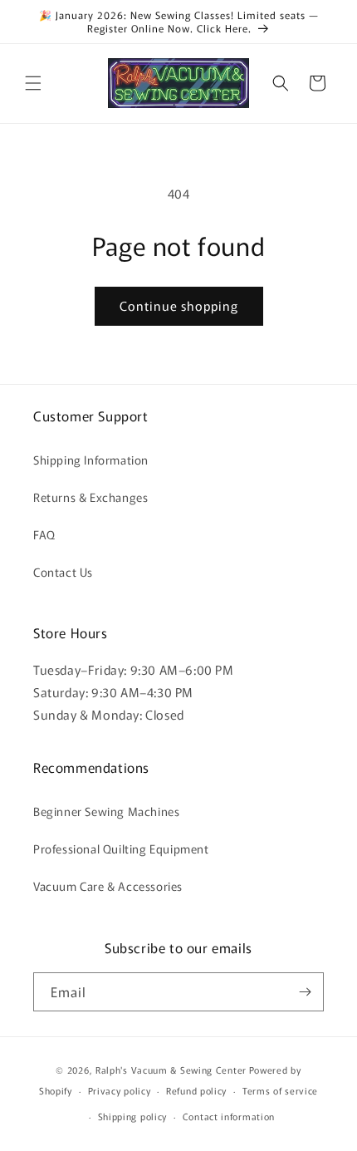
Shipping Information (91, 459)
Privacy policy (119, 1090)
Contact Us (63, 571)
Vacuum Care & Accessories (108, 886)
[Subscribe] (304, 991)
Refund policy (196, 1090)
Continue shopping (179, 305)
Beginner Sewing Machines (106, 811)
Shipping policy (133, 1116)
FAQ (44, 534)
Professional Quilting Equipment (121, 848)
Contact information (229, 1116)
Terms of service (280, 1090)
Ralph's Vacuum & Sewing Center (171, 1069)
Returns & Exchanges (90, 497)
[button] (33, 83)
